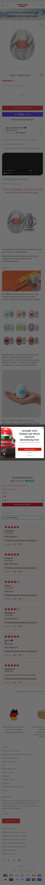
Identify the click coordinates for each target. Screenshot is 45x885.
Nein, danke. (29, 455)
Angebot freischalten (29, 449)
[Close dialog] (42, 428)
